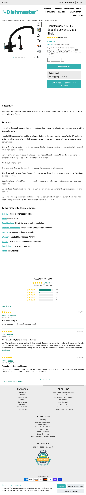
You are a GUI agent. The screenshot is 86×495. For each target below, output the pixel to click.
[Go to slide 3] (16, 57)
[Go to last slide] (3, 57)
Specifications (8, 223)
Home (4, 20)
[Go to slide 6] (21, 57)
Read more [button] (6, 350)
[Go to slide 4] (18, 57)
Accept (61, 486)
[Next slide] (34, 57)
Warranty (5, 236)
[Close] (84, 483)
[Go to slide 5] (19, 57)
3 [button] (43, 380)
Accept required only (75, 486)
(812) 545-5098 (38, 447)
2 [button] (40, 380)
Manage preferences (71, 491)
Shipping (50, 44)
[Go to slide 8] (24, 57)
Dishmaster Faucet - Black (16, 20)
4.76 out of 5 (48, 283)
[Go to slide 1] (13, 57)
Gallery (5, 213)
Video (4, 218)
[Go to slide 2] (15, 57)
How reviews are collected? (13, 381)
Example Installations (11, 227)
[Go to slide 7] (22, 57)
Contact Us (49, 447)
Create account (69, 2)
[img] (7, 312)
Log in (61, 2)
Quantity (50, 57)
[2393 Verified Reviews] (43, 466)
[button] (52, 38)
